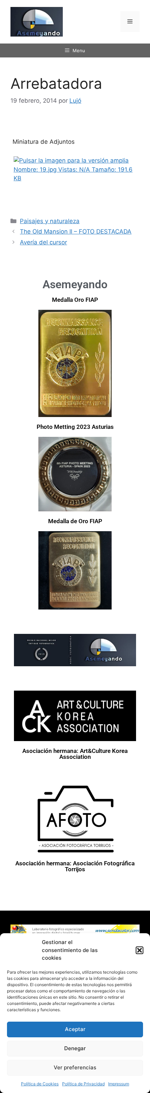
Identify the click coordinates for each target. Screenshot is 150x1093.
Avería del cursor (43, 242)
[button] (139, 950)
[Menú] (130, 21)
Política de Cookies (40, 1083)
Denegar (75, 1048)
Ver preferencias (75, 1067)
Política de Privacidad (83, 1083)
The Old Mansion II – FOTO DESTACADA (76, 231)
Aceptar (75, 1029)
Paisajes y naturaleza (50, 221)
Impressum (118, 1083)
